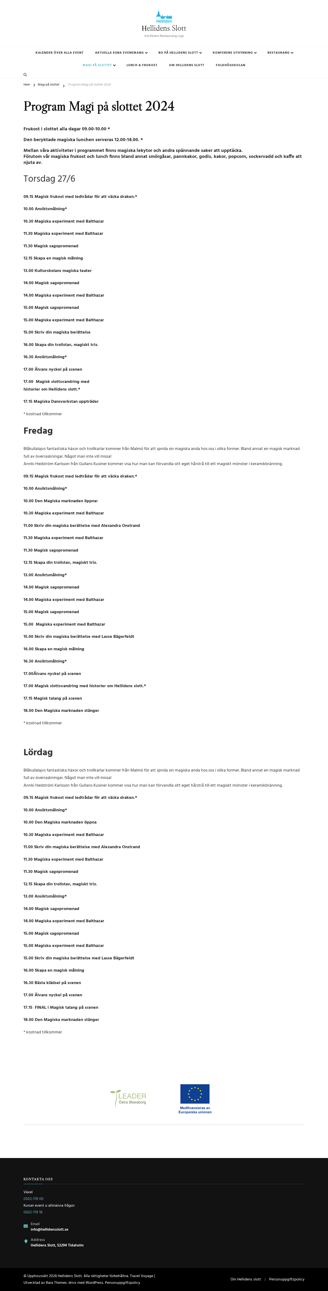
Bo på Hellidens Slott (178, 52)
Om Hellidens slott (186, 65)
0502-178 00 (33, 1199)
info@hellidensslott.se (49, 1230)
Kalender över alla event (60, 52)
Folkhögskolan (230, 65)
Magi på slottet (97, 65)
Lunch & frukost (142, 65)
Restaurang (278, 52)
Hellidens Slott (164, 28)
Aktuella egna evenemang (119, 52)
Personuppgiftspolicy (122, 1283)
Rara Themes (56, 1283)
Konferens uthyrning (233, 52)
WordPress (94, 1283)
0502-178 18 (33, 1212)
